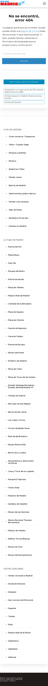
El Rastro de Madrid (17, 361)
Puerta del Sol (14, 247)
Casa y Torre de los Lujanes (21, 471)
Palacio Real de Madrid (19, 296)
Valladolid (12, 649)
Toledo (11, 616)
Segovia (12, 608)
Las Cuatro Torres (16, 420)
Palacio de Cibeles (17, 531)
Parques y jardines (17, 153)
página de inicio (29, 31)
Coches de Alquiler (13, 102)
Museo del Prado (16, 353)
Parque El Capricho (17, 479)
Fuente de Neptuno (17, 328)
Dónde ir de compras (19, 202)
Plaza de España (15, 312)
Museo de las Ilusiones (18, 512)
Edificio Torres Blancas (19, 539)
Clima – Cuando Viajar (19, 145)
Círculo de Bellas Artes (19, 428)
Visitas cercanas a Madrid (20, 576)
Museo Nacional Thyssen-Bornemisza (20, 521)
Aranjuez (12, 592)
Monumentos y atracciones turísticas (21, 462)
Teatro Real (13, 488)
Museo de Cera (15, 547)
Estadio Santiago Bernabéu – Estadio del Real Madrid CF (21, 386)
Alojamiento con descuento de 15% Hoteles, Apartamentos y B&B (24, 91)
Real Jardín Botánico (17, 436)
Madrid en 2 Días (16, 169)
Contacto (12, 681)
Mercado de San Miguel (19, 404)
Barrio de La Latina (17, 453)
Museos (12, 161)
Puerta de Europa (16, 345)
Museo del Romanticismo (20, 555)
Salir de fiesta (15, 210)
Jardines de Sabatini (17, 504)
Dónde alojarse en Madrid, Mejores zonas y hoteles (23, 97)
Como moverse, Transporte (22, 137)
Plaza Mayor (14, 255)
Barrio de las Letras (17, 412)
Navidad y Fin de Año (18, 218)
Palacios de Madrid (17, 496)
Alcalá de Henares (16, 584)
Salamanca (13, 641)
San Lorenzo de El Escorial (20, 600)
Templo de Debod (16, 396)
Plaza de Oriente (16, 320)
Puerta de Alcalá (16, 279)
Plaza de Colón (15, 369)
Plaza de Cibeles (16, 287)
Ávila (10, 625)
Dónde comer (15, 177)
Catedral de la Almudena (19, 304)
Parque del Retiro (16, 271)
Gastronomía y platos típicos (22, 194)
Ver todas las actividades (24, 82)
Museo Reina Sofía (17, 445)
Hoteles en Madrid (17, 226)
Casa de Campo (15, 336)
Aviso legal (10, 679)
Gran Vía (12, 263)
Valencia (12, 657)
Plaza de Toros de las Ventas (21, 377)
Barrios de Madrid (17, 185)
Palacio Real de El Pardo (19, 633)
